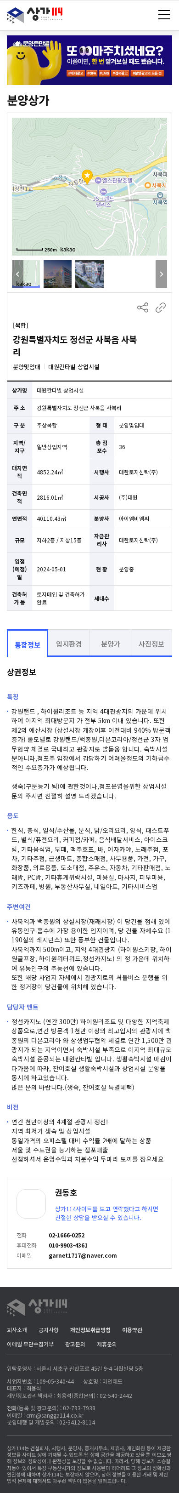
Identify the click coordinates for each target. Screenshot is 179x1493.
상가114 (35, 17)
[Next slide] (162, 274)
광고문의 (75, 1344)
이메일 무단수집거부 (30, 1344)
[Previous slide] (17, 274)
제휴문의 (107, 1344)
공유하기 (142, 307)
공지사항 (49, 1329)
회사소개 (17, 1329)
